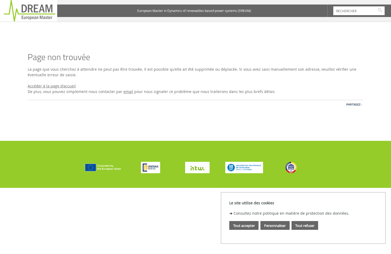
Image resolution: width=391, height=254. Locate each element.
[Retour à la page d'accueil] (28, 11)
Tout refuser (304, 225)
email (128, 91)
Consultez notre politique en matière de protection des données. (291, 213)
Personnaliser (275, 225)
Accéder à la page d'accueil (52, 85)
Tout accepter (244, 225)
